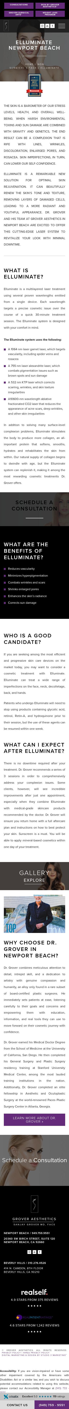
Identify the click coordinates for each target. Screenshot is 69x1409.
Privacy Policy (11, 1353)
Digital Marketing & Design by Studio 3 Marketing (34, 1355)
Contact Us (17, 1405)
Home (29, 64)
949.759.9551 (41, 1233)
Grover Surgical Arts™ (19, 14)
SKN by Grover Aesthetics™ (50, 6)
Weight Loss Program (50, 14)
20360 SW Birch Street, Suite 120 (29, 1240)
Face (33, 68)
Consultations (19, 5)
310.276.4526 (37, 1263)
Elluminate (50, 68)
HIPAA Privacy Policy (36, 1353)
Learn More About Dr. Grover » (34, 1120)
